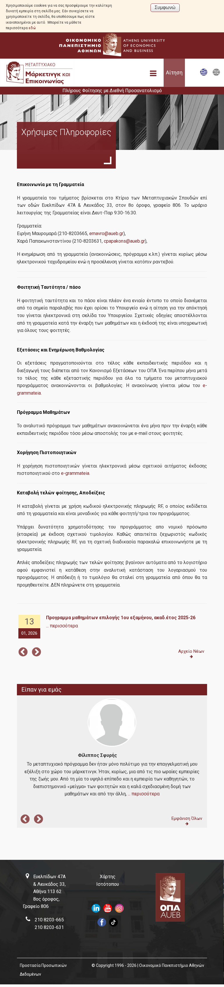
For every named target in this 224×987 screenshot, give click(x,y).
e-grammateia (75, 473)
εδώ (32, 28)
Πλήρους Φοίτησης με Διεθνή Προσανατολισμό (112, 90)
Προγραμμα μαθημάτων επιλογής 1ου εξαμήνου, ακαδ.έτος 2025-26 (120, 617)
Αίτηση (174, 73)
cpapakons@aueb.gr (124, 241)
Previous (23, 652)
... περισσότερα (62, 626)
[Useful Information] (216, 74)
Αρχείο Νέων (191, 651)
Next (36, 652)
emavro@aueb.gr (106, 233)
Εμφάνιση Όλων (187, 818)
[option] (112, 627)
